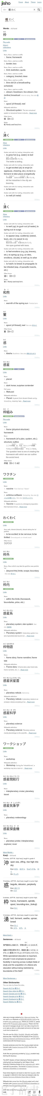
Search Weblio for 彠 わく (12, 1002)
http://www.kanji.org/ (28, 1064)
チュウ (15, 874)
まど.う (17, 888)
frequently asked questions (20, 1024)
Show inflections (6, 144)
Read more (33, 113)
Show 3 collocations (7, 46)
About (27, 2)
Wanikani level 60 (30, 211)
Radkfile (35, 1034)
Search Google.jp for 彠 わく (13, 996)
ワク (15, 891)
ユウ (15, 928)
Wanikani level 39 (30, 39)
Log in (39, 2)
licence (23, 1041)
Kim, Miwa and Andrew (28, 1017)
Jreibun (37, 970)
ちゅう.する (31, 869)
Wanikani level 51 (30, 139)
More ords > (8, 852)
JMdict (16, 1034)
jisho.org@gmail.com (15, 1022)
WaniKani (13, 1056)
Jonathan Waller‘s (22, 1090)
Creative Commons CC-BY (20, 1047)
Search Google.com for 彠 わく (14, 993)
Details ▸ (37, 128)
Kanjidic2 (21, 1034)
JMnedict (27, 1034)
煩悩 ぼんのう (31, 353)
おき (16, 869)
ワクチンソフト (28, 498)
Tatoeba (26, 1045)
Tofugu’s (27, 1054)
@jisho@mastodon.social (28, 1019)
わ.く (16, 925)
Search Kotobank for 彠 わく (13, 999)
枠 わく (34, 325)
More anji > (8, 935)
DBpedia (24, 1081)
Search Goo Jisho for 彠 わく (14, 991)
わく (12, 19)
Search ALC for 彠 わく (11, 988)
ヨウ (20, 928)
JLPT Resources (33, 1090)
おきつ (22, 869)
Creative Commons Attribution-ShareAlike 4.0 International (20, 1067)
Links (5, 50)
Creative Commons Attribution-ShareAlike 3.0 (25, 1083)
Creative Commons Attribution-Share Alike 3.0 (17, 1077)
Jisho (5, 3)
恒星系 (9, 627)
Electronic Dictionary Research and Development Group (21, 1037)
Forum (21, 2)
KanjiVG (33, 1073)
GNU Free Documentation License (16, 1086)
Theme (33, 2)
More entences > (10, 978)
